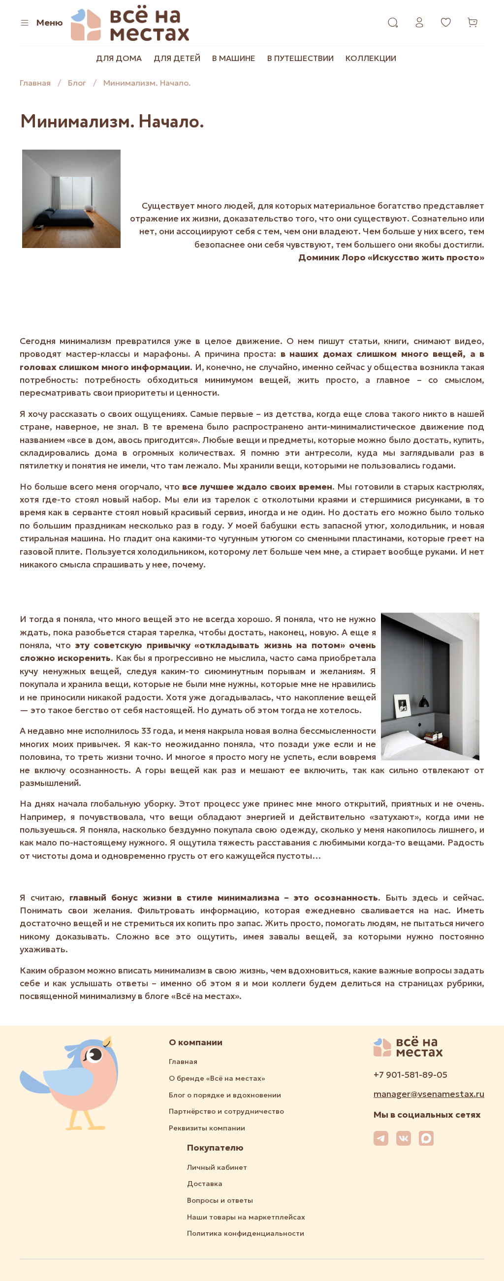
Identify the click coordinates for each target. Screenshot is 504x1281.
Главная (35, 83)
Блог (77, 83)
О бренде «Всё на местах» (217, 1078)
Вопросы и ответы (220, 1200)
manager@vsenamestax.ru (429, 1094)
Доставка (204, 1183)
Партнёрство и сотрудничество (226, 1111)
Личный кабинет (217, 1167)
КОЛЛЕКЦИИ (371, 58)
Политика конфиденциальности (245, 1233)
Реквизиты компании (207, 1128)
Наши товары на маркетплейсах (246, 1217)
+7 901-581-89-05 (410, 1074)
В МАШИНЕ (233, 58)
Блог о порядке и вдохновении (225, 1095)
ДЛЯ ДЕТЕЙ (177, 58)
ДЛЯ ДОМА (119, 58)
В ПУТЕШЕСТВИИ (300, 58)
